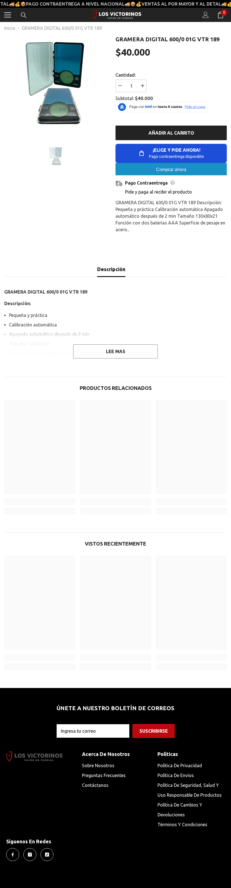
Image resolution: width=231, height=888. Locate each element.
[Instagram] (29, 854)
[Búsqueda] (23, 15)
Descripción (111, 269)
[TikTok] (47, 854)
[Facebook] (12, 854)
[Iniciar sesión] (206, 15)
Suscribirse (153, 730)
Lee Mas (115, 351)
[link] (39, 501)
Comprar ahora (171, 169)
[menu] (7, 15)
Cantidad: (125, 75)
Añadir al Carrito (171, 132)
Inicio (9, 28)
